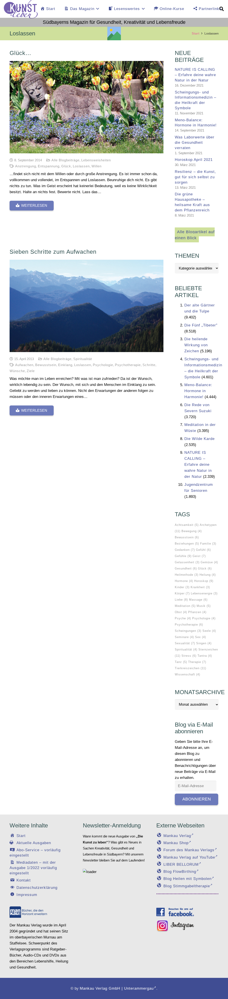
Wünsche (17, 371)
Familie (208, 543)
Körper (182, 593)
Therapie (197, 662)
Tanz (181, 662)
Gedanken (185, 549)
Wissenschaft (187, 674)
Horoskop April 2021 (194, 160)
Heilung (208, 574)
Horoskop (203, 581)
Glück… (20, 53)
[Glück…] (87, 107)
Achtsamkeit (187, 525)
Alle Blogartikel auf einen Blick (195, 235)
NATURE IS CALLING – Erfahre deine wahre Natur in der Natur (195, 74)
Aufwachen (24, 365)
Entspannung (48, 166)
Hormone (184, 581)
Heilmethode (186, 574)
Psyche (183, 618)
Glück (66, 166)
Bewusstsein (45, 365)
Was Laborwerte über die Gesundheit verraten (194, 142)
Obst (181, 612)
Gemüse (209, 562)
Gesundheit (186, 568)
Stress (188, 655)
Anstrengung (25, 166)
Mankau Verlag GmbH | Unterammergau (117, 988)
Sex (200, 637)
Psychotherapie (128, 365)
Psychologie (103, 365)
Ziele (31, 371)
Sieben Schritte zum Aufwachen (53, 252)
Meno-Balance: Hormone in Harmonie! (198, 391)
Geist (199, 556)
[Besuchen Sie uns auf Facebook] (175, 912)
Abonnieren (196, 799)
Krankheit (200, 587)
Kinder (182, 587)
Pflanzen (197, 612)
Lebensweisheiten (96, 160)
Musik (204, 606)
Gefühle (183, 556)
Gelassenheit (187, 562)
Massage (198, 599)
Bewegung (191, 531)
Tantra (204, 655)
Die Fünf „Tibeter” (201, 325)
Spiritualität (82, 359)
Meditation (185, 606)
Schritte (148, 365)
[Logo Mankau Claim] (28, 912)
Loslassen (81, 166)
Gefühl (203, 549)
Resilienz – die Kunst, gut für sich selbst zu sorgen (195, 177)
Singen (204, 643)
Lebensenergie (204, 593)
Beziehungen (187, 543)
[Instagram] (175, 926)
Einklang (65, 365)
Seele (209, 630)
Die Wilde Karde (199, 439)
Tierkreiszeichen (190, 668)
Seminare (184, 637)
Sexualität (185, 643)
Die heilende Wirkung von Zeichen (196, 345)
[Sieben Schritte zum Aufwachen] (87, 306)
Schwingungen (188, 630)
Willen (97, 166)
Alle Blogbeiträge (65, 160)
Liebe (181, 599)
